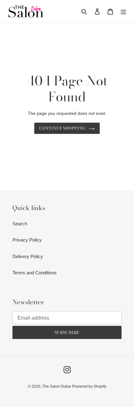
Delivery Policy (27, 256)
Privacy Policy (27, 240)
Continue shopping (62, 128)
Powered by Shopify (89, 386)
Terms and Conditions (34, 272)
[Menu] (123, 11)
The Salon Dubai (56, 386)
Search (19, 223)
